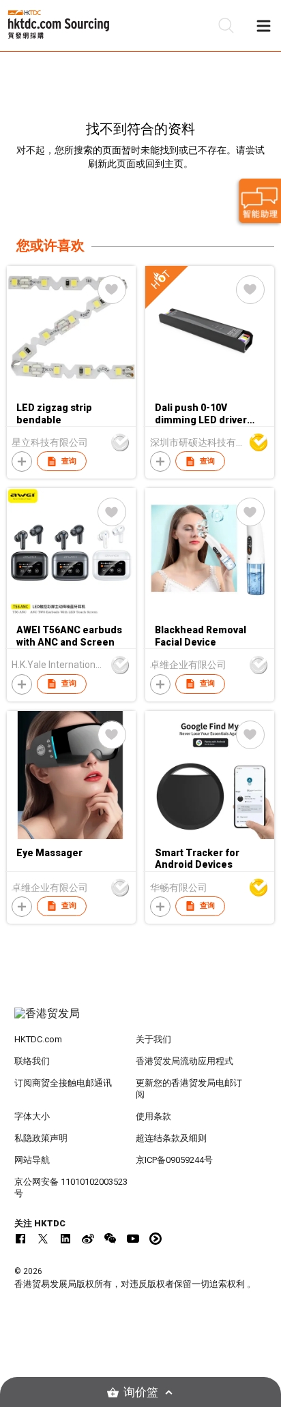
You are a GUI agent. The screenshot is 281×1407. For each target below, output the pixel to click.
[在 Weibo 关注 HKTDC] (88, 1238)
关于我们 (153, 1039)
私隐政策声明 (41, 1138)
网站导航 (32, 1160)
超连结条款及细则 (171, 1138)
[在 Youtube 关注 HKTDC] (133, 1238)
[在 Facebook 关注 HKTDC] (20, 1238)
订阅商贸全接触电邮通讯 (63, 1083)
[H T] (209, 391)
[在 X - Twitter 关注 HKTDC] (43, 1238)
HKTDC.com (38, 1039)
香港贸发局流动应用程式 (184, 1061)
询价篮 (140, 1392)
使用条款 (153, 1116)
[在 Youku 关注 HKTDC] (155, 1238)
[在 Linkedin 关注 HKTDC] (65, 1238)
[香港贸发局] (140, 1020)
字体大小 (32, 1116)
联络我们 (32, 1061)
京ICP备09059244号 (174, 1160)
